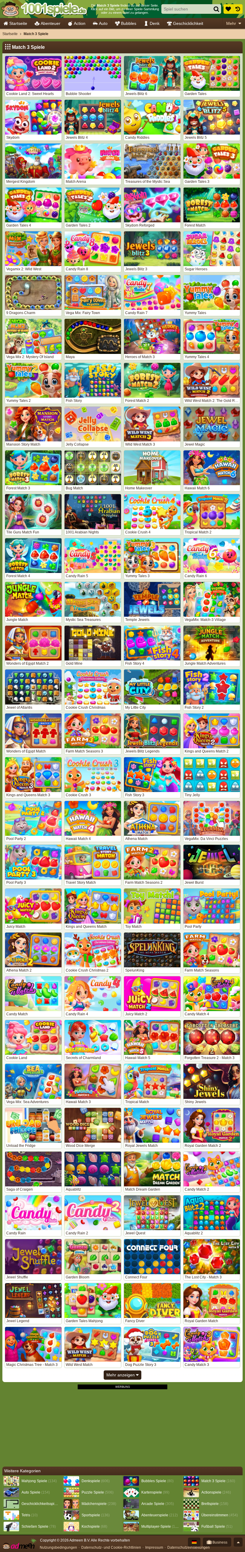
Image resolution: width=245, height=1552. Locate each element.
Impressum (154, 1547)
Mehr (231, 23)
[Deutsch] (194, 1542)
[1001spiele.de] (44, 9)
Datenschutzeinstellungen (188, 1547)
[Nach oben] (238, 1542)
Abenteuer (50, 23)
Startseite (18, 23)
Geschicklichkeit (188, 23)
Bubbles (128, 23)
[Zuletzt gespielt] (238, 9)
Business (219, 1542)
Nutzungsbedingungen (58, 1547)
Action (79, 23)
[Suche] (216, 9)
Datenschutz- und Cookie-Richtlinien (111, 1547)
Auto (103, 23)
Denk (155, 23)
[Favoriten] (228, 9)
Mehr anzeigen (121, 1374)
